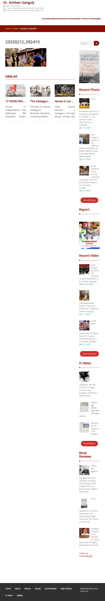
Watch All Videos (89, 354)
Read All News (89, 443)
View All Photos (89, 200)
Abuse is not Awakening (65, 101)
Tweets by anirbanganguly (86, 554)
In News (91, 18)
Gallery (98, 18)
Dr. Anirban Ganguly (18, 2)
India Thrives (82, 18)
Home (44, 18)
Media (15, 28)
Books (62, 18)
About (50, 18)
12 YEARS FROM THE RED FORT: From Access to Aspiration (15, 101)
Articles (56, 18)
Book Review (70, 18)
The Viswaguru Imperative (40, 101)
